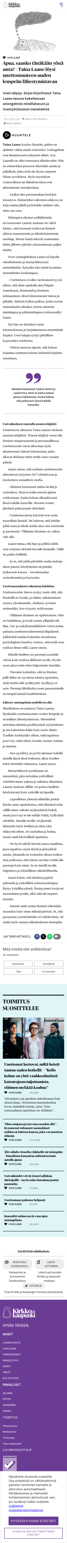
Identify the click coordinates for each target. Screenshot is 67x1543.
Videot (7, 1372)
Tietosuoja (9, 1437)
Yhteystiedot (10, 1426)
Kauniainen (9, 1405)
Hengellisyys (10, 1360)
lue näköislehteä (15, 1450)
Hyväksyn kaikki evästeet (33, 1521)
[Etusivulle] (12, 4)
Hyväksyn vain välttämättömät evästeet (33, 1533)
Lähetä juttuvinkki (51, 1264)
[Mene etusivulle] (19, 1314)
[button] (37, 936)
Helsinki (7, 1393)
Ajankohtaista (12, 1342)
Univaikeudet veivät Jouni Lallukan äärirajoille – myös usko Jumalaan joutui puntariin (31, 1180)
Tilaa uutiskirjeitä (12, 1443)
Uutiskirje (35, 1285)
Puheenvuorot (12, 1354)
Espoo (7, 1399)
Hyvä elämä (9, 1348)
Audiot (7, 1366)
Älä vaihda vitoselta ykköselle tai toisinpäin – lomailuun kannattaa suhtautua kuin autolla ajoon (33, 1156)
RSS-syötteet (11, 1378)
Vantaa (7, 1411)
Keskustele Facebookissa (19, 1264)
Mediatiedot (9, 1431)
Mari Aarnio (14, 123)
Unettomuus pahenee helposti (24, 1200)
